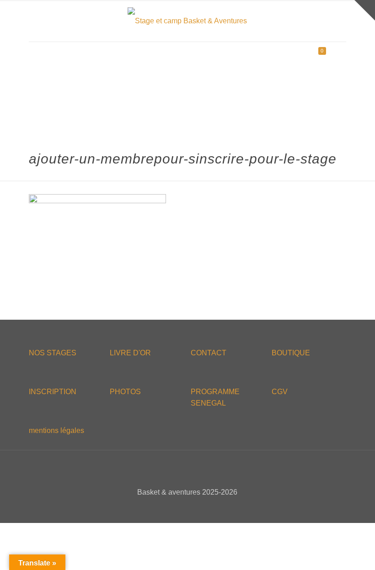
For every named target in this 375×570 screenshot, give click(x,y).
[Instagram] (206, 508)
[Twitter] (181, 508)
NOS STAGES (52, 353)
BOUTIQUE (291, 353)
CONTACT (208, 353)
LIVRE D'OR (130, 353)
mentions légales (56, 430)
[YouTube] (193, 508)
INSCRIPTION (52, 392)
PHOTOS (125, 392)
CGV (280, 392)
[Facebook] (169, 508)
